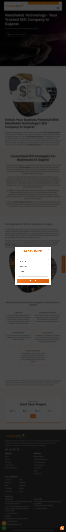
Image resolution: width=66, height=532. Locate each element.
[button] (62, 528)
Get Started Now (33, 281)
